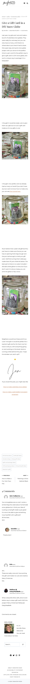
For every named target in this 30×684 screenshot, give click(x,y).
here (16, 636)
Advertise (15, 672)
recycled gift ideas (21, 466)
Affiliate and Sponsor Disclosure (15, 674)
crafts (8, 16)
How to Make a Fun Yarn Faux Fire (6, 479)
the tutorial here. (15, 191)
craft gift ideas (18, 455)
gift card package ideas (9, 462)
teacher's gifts (7, 469)
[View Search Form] (27, 3)
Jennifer (6, 30)
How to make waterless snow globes (15, 387)
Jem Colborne (15, 496)
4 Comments (24, 30)
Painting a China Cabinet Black (23, 478)
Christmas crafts (15, 16)
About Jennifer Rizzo (15, 667)
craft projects (15, 676)
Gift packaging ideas (8, 466)
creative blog (6, 459)
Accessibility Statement (15, 670)
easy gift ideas (16, 459)
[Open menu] (24, 3)
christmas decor (7, 455)
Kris (11, 564)
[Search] (22, 644)
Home (3, 16)
